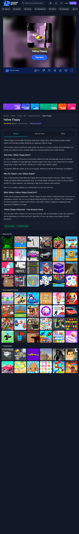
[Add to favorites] (49, 70)
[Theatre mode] (66, 70)
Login (66, 3)
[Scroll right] (77, 9)
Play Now (39, 57)
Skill (25, 116)
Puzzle (29, 9)
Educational (41, 9)
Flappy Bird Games (34, 116)
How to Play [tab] (39, 134)
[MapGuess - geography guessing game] (50, 3)
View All (75, 290)
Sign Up (73, 3)
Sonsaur (6, 116)
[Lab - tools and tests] (56, 3)
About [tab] (15, 134)
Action (53, 9)
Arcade (18, 9)
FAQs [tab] (63, 134)
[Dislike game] (43, 70)
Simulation (65, 9)
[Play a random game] (61, 3)
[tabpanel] (39, 183)
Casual (7, 9)
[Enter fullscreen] (71, 70)
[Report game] (60, 70)
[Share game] (54, 70)
